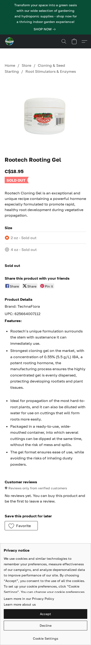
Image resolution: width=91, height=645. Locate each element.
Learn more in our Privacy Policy (29, 599)
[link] (45, 29)
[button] (10, 41)
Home (10, 65)
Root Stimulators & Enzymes (50, 71)
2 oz (23, 237)
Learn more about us (20, 604)
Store (26, 65)
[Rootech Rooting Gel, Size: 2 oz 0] (45, 114)
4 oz (24, 249)
